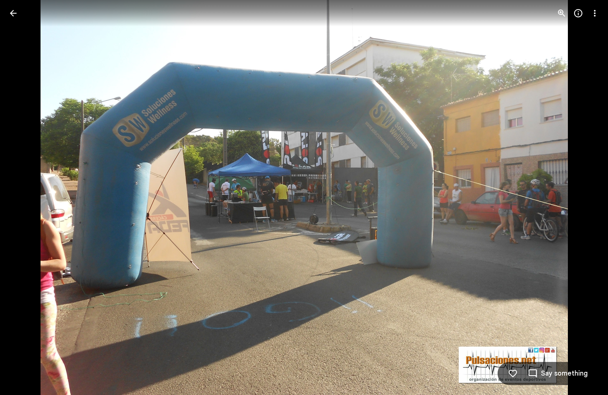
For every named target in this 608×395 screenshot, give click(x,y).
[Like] (513, 373)
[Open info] (578, 13)
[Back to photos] (13, 13)
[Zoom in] (561, 13)
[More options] (594, 13)
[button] (23, 197)
